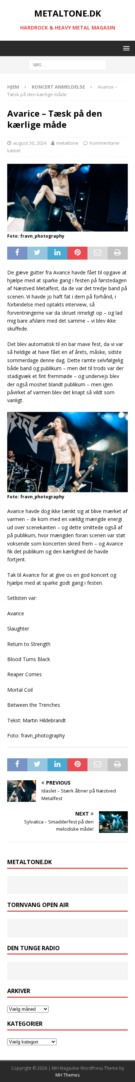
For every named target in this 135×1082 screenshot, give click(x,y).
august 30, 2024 (29, 143)
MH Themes (67, 1075)
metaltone (67, 143)
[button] (125, 48)
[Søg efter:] (67, 64)
